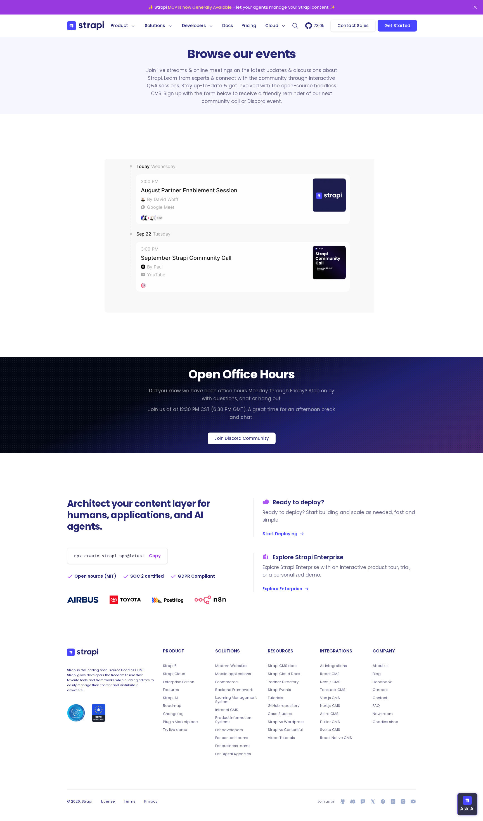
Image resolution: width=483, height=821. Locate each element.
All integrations (333, 666)
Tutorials (275, 698)
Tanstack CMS (332, 690)
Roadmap (172, 706)
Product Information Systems (233, 720)
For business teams (232, 746)
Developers (194, 25)
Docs (227, 25)
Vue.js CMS (330, 698)
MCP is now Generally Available (200, 7)
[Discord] (353, 801)
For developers (229, 730)
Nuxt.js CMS (330, 706)
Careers (380, 690)
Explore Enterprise (282, 589)
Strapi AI (170, 698)
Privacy (150, 801)
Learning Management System (236, 699)
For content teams (231, 738)
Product (119, 25)
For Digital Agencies (233, 754)
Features (171, 690)
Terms (129, 801)
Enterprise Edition (178, 682)
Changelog (173, 714)
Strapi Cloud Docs (284, 674)
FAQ (376, 706)
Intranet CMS (226, 710)
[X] (373, 801)
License (108, 801)
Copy (155, 556)
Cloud (271, 25)
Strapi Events (279, 690)
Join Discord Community (241, 438)
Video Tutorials (281, 738)
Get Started (397, 25)
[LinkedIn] (393, 801)
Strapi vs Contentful (285, 730)
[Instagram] (403, 801)
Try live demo (175, 730)
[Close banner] (475, 7)
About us (381, 666)
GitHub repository (283, 706)
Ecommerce (226, 682)
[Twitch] (363, 801)
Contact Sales (353, 25)
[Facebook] (383, 801)
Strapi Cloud (174, 674)
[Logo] (85, 25)
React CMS (330, 674)
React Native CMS (336, 738)
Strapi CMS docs (282, 666)
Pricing (249, 25)
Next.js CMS (330, 682)
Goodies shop (385, 722)
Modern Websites (231, 666)
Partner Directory (283, 682)
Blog (377, 674)
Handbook (382, 682)
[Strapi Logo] (82, 652)
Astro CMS (329, 714)
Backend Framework (234, 690)
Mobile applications (233, 674)
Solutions (155, 25)
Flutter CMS (330, 722)
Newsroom (383, 714)
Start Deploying (279, 534)
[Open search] (295, 25)
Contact (380, 698)
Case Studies (280, 714)
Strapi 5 (170, 666)
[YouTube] (413, 801)
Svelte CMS (330, 730)
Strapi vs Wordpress (286, 722)
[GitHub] (342, 801)
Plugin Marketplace (180, 722)
